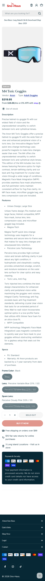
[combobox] (22, 13)
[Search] (39, 13)
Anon (12, 95)
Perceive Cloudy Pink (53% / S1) (20, 407)
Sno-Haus (14, 576)
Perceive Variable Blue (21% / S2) (20, 390)
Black (8, 378)
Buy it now (22, 423)
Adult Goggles (31, 95)
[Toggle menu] (3, 5)
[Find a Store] (31, 5)
